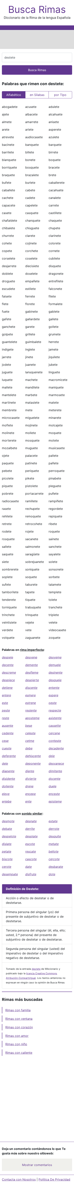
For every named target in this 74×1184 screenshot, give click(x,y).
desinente (55, 672)
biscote (7, 859)
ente (28, 801)
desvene (31, 657)
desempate (10, 874)
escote (30, 844)
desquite (55, 836)
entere (6, 695)
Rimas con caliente (18, 1053)
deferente (9, 756)
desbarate (56, 867)
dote (52, 874)
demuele (55, 665)
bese (28, 725)
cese (5, 741)
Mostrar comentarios (37, 1165)
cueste (6, 748)
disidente (8, 779)
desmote (8, 821)
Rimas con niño (16, 1044)
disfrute (30, 874)
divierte (30, 779)
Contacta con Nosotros (19, 1179)
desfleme (31, 672)
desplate (31, 836)
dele (5, 763)
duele (52, 786)
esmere (30, 695)
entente (54, 688)
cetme (29, 741)
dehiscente (33, 756)
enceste (54, 794)
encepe (30, 794)
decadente (56, 748)
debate (7, 829)
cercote (54, 859)
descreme (9, 672)
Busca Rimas (37, 9)
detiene (7, 688)
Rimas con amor (16, 1036)
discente (31, 688)
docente (54, 779)
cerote (6, 867)
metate (54, 844)
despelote (9, 836)
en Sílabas (37, 95)
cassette (55, 725)
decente (7, 665)
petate (6, 851)
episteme (55, 801)
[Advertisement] (37, 39)
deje (52, 756)
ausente (7, 725)
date (28, 867)
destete (36, 968)
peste (6, 710)
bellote (53, 851)
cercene (54, 733)
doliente (7, 786)
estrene (30, 703)
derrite (30, 829)
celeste (30, 733)
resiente (31, 710)
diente (29, 771)
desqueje (55, 680)
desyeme (55, 657)
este (5, 703)
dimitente (55, 771)
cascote (31, 859)
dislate (6, 844)
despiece (8, 680)
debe (28, 748)
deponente (33, 763)
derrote (54, 829)
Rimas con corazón (19, 1027)
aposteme (32, 718)
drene (29, 786)
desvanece (56, 763)
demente (31, 665)
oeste (53, 703)
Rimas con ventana (18, 1019)
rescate (30, 851)
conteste (55, 741)
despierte (32, 680)
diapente (8, 771)
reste (5, 718)
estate (53, 821)
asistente (55, 718)
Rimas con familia (18, 1010)
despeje (7, 657)
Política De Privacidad (54, 1179)
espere (53, 695)
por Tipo (60, 95)
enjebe (6, 801)
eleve (5, 794)
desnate (31, 821)
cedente (7, 733)
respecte (55, 710)
